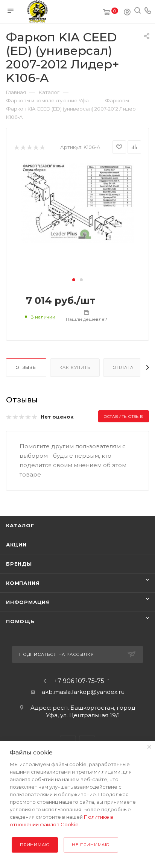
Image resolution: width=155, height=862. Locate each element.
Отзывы (26, 367)
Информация (28, 602)
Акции (16, 545)
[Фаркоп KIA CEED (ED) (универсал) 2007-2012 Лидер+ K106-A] (77, 202)
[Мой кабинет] (127, 13)
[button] (74, 279)
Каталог (20, 525)
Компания (23, 583)
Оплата (123, 367)
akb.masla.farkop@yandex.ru (83, 691)
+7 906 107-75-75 (79, 681)
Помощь (20, 621)
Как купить (74, 367)
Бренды (19, 564)
